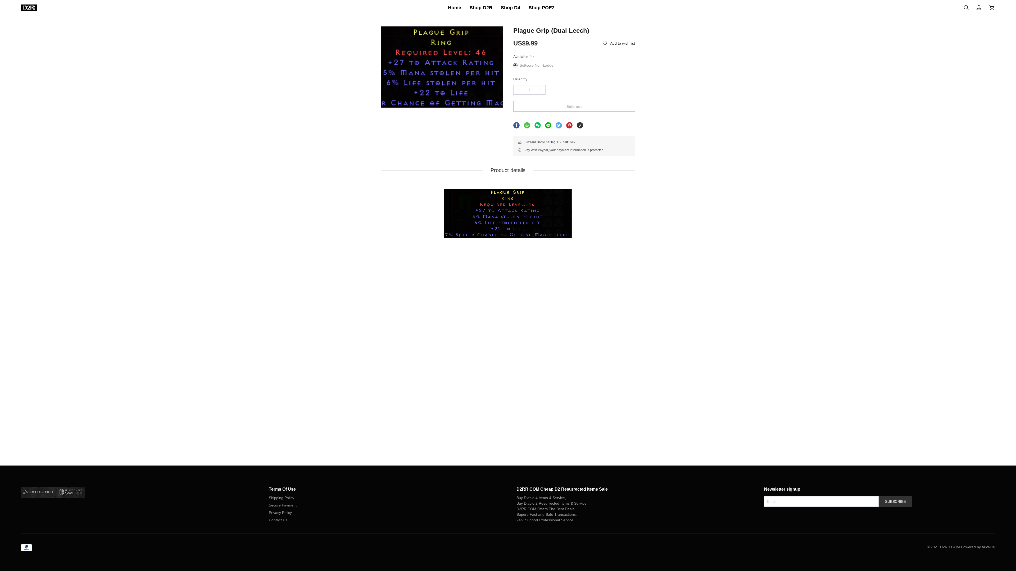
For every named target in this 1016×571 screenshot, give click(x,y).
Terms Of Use (282, 489)
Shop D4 (510, 7)
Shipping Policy (281, 498)
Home (454, 7)
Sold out (574, 106)
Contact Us (278, 520)
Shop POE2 (542, 7)
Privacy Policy (280, 512)
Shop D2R (481, 7)
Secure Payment (283, 505)
